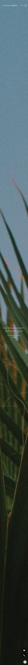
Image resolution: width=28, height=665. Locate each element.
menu (22, 5)
